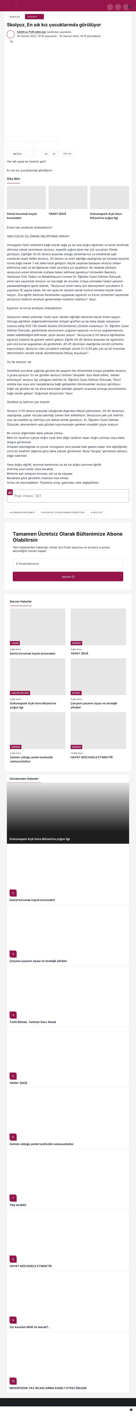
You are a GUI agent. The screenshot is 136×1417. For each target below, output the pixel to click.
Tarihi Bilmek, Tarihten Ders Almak (33, 1022)
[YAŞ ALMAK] (68, 1179)
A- (54, 153)
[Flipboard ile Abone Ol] (45, 144)
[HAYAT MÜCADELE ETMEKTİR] (98, 737)
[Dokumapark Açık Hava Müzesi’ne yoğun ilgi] (109, 203)
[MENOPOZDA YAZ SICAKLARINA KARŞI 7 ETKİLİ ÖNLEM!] (68, 1362)
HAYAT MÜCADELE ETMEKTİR (31, 1266)
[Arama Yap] (110, 7)
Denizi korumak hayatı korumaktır (32, 900)
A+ (46, 153)
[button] (118, 7)
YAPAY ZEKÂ (18, 1083)
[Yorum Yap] (38, 153)
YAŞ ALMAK (18, 1205)
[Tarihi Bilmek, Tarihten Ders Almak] (68, 996)
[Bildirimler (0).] (116, 1412)
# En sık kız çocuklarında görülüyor (62, 512)
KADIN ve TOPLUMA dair (31, 31)
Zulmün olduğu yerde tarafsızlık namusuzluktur (42, 1144)
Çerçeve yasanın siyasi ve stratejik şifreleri (38, 961)
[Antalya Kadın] (48, 8)
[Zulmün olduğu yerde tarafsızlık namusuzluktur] (37, 737)
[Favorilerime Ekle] (30, 153)
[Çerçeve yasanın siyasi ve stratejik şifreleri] (98, 683)
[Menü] (10, 7)
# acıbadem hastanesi (22, 512)
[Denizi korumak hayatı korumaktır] (26, 203)
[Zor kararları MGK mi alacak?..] (68, 1301)
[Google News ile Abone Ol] (19, 144)
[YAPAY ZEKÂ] (68, 203)
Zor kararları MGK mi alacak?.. (30, 1327)
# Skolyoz (96, 512)
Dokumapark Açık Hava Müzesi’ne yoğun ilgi (40, 839)
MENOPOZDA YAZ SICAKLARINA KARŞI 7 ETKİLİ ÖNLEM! (48, 1388)
